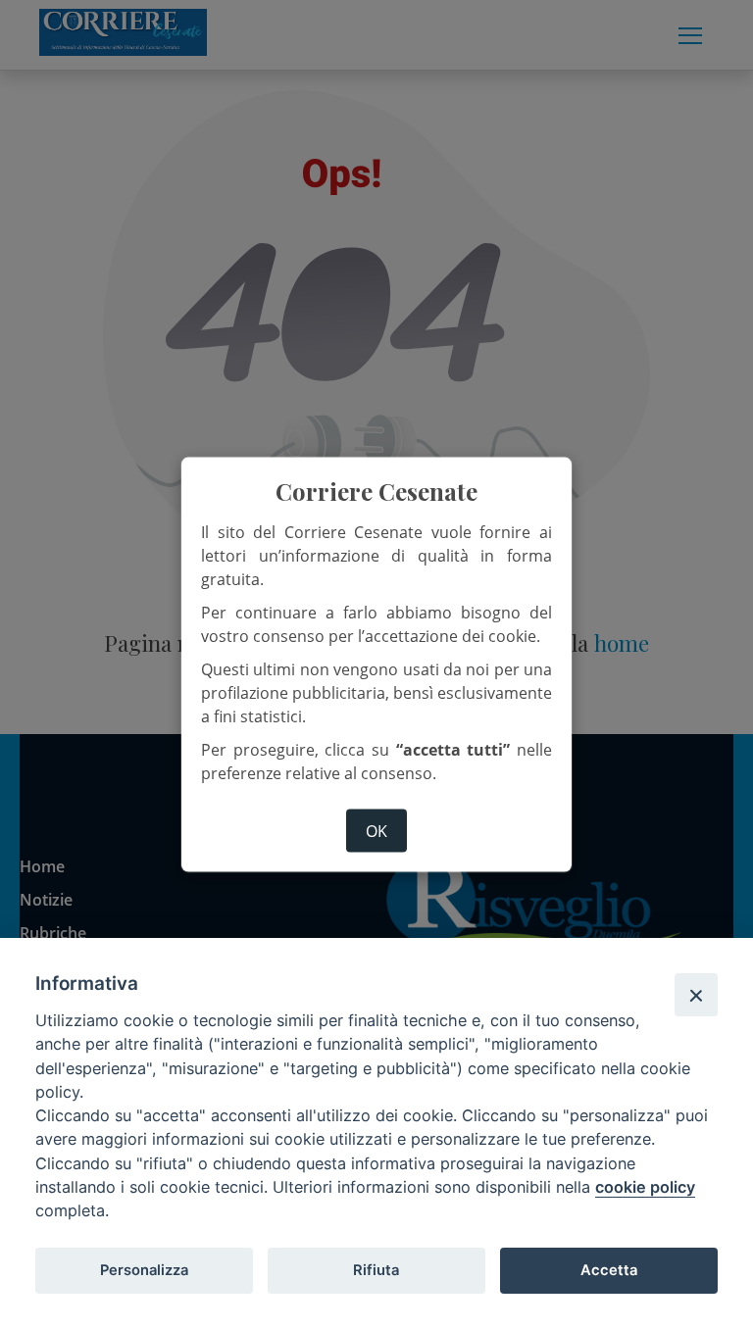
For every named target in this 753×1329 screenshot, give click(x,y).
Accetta (608, 1270)
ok (376, 830)
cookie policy (645, 1187)
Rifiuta (376, 1270)
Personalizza (144, 1270)
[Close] (696, 994)
